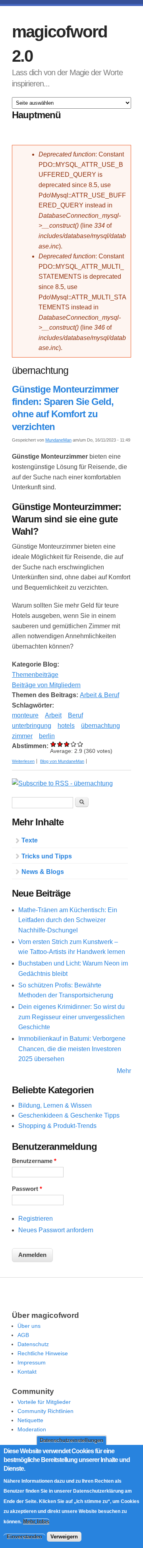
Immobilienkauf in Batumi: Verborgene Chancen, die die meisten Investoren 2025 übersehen (72, 1048)
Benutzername (34, 1161)
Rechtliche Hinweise (42, 1353)
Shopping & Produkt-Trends (57, 1125)
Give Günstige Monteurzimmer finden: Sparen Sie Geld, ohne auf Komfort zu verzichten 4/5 (73, 744)
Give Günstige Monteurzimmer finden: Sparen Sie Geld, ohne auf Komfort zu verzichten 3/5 (67, 744)
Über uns (29, 1326)
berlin (47, 736)
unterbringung (31, 725)
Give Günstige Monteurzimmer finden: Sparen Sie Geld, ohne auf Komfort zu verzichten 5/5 (80, 744)
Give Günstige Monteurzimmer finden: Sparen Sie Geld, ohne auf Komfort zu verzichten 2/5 (60, 744)
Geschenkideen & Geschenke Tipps (69, 1115)
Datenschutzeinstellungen (71, 1440)
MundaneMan (58, 440)
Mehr (124, 1070)
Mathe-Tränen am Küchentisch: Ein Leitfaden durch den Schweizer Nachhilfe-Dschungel (67, 920)
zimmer (22, 736)
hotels (66, 725)
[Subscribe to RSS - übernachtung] (62, 783)
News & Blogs (42, 871)
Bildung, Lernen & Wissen (55, 1105)
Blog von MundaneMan (62, 761)
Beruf (75, 715)
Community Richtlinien (45, 1411)
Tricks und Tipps (46, 856)
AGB (23, 1335)
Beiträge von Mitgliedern (46, 685)
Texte (29, 840)
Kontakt (27, 1371)
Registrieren (35, 1218)
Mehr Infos (36, 1522)
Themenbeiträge (35, 674)
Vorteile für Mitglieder (44, 1402)
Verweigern (64, 1537)
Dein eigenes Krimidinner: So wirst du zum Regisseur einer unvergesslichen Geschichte (71, 1016)
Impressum (31, 1362)
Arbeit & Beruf (99, 695)
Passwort (27, 1189)
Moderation (31, 1429)
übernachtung (100, 725)
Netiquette (30, 1420)
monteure (25, 715)
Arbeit (53, 715)
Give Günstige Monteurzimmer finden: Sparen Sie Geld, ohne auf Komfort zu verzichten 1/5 (53, 744)
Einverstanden (24, 1537)
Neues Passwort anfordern (55, 1230)
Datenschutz (33, 1344)
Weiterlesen (23, 761)
